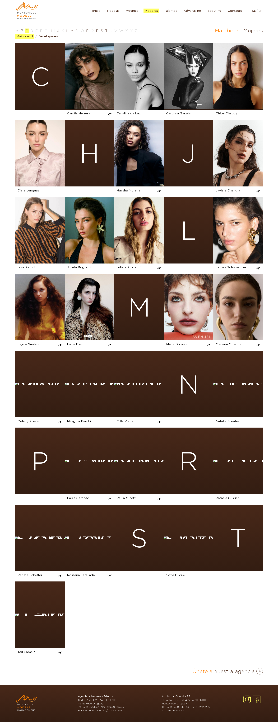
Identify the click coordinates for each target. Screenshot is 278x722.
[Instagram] (247, 699)
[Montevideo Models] (26, 10)
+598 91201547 (90, 707)
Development (48, 36)
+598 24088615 (175, 707)
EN (260, 11)
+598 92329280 (200, 707)
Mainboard (24, 36)
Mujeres (253, 30)
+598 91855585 (115, 707)
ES (254, 11)
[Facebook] (256, 699)
